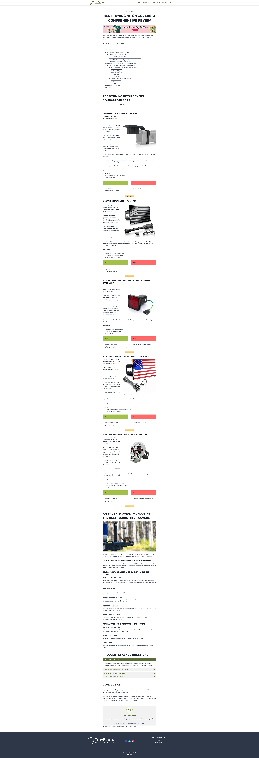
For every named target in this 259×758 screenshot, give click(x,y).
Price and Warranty (115, 76)
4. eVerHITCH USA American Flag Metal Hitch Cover (121, 60)
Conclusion (108, 87)
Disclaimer (158, 745)
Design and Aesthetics (116, 72)
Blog (154, 2)
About (158, 2)
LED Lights (113, 83)
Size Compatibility (115, 71)
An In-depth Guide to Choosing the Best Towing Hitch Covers (121, 63)
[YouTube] (133, 741)
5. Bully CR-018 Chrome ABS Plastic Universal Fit (120, 61)
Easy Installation (115, 82)
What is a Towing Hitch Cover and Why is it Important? (122, 65)
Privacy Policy (158, 742)
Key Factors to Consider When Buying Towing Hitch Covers (123, 67)
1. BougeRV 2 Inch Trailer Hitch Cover (118, 54)
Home (139, 2)
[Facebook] (126, 741)
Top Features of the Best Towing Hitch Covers (120, 78)
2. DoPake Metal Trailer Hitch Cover (117, 56)
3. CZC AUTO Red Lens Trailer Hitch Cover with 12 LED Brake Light (125, 58)
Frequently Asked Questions (113, 85)
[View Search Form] (170, 3)
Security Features (115, 74)
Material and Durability (116, 69)
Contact (164, 2)
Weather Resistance (116, 80)
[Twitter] (129, 741)
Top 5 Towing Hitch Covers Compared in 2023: (117, 52)
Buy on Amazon (130, 196)
